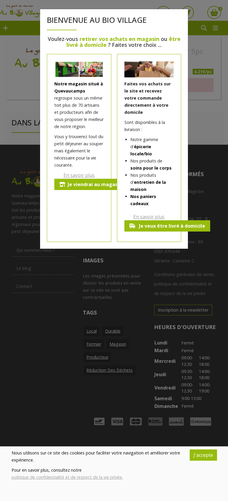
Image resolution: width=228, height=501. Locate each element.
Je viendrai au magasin (95, 184)
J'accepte (203, 455)
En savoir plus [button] (79, 175)
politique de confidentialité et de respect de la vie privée (67, 477)
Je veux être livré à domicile (171, 226)
